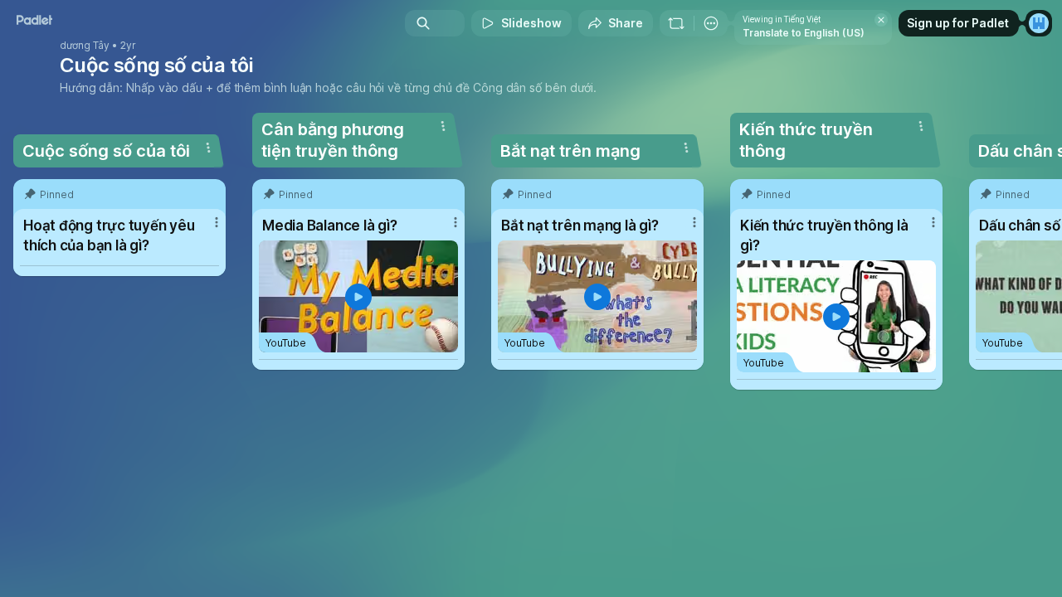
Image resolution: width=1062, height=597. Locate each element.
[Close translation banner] (881, 20)
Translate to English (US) (804, 33)
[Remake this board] (676, 23)
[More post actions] (216, 222)
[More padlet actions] (711, 23)
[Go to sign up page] (1038, 23)
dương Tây (85, 45)
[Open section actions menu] (208, 147)
